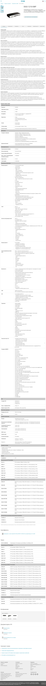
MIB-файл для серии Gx (8, 632)
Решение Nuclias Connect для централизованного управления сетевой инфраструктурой (17, 648)
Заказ (23, 26)
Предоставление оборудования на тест (35, 664)
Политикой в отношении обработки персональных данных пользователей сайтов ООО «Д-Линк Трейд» (19, 683)
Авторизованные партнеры (19, 674)
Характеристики (10, 26)
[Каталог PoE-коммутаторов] (2, 8)
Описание (4, 26)
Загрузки (31, 665)
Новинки (2, 664)
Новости (17, 664)
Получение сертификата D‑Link (5, 676)
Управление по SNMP (15, 3)
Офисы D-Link (17, 665)
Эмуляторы (32, 668)
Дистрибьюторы (18, 676)
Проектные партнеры (18, 675)
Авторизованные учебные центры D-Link (6, 675)
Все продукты (2, 663)
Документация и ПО (35, 26)
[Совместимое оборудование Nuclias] (2, 12)
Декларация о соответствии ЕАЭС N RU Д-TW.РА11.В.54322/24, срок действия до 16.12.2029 (19, 533)
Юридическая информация (19, 668)
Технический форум (33, 666)
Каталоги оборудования (4, 665)
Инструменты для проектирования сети (8, 655)
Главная (2, 3)
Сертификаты (16, 26)
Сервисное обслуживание (33, 663)
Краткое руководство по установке (10, 637)
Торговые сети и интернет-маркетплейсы (21, 673)
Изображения (29, 26)
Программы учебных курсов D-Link (5, 674)
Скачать (6, 629)
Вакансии (17, 667)
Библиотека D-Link (3, 678)
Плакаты (2, 679)
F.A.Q (31, 667)
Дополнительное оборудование (31, 16)
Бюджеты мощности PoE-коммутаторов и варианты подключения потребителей (15, 652)
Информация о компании (19, 663)
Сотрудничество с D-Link (4, 677)
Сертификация (17, 666)
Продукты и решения (7, 3)
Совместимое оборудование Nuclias (8, 650)
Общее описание (6, 628)
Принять (43, 683)
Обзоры (31, 669)
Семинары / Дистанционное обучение (6, 673)
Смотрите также (42, 26)
